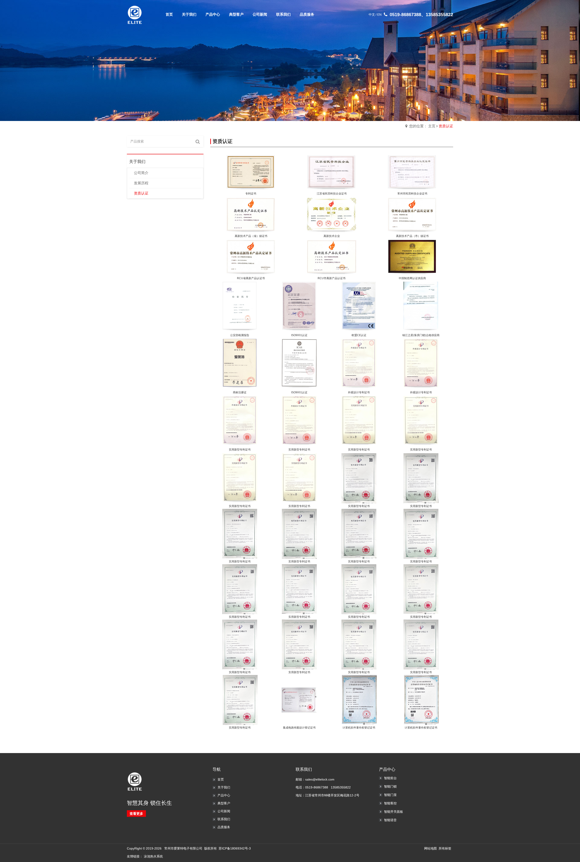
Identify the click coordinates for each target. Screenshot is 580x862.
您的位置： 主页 (422, 126)
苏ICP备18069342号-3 (235, 848)
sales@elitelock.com (319, 779)
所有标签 (445, 848)
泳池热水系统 (153, 856)
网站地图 (430, 848)
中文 (372, 14)
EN (379, 14)
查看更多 (136, 813)
